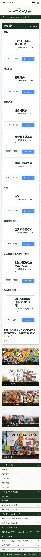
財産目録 (20, 77)
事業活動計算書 (23, 163)
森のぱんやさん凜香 (9, 505)
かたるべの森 (7, 536)
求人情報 (5, 483)
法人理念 (5, 469)
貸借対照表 (21, 110)
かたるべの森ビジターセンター (14, 550)
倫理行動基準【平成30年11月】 (22, 302)
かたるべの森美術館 (9, 510)
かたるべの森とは (14, 17)
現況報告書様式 (23, 229)
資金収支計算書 (23, 136)
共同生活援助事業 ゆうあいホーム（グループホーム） (21, 532)
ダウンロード (28, 59)
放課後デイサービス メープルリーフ (15, 518)
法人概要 (5, 474)
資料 (5, 341)
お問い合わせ (7, 487)
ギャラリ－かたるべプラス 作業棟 (15, 541)
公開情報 (5, 478)
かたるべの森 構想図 (10, 492)
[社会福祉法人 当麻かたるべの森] (20, 10)
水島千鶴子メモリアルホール (13, 545)
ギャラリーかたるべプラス (12, 514)
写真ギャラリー (8, 496)
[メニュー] (38, 2)
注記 (17, 196)
